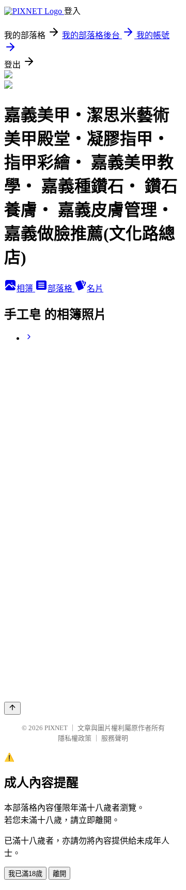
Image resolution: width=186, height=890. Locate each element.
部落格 (61, 288)
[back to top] (12, 708)
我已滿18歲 (25, 874)
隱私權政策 (74, 738)
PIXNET (56, 728)
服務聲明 (114, 738)
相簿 (26, 288)
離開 (59, 874)
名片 (95, 288)
